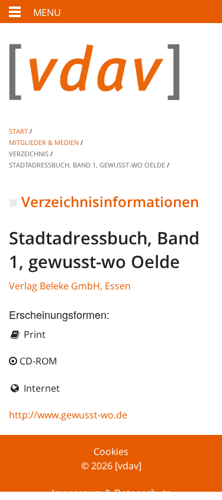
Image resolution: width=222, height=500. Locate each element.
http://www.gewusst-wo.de (68, 414)
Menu (47, 12)
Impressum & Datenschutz (111, 492)
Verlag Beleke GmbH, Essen (70, 285)
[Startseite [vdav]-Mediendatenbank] (111, 81)
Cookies (111, 451)
